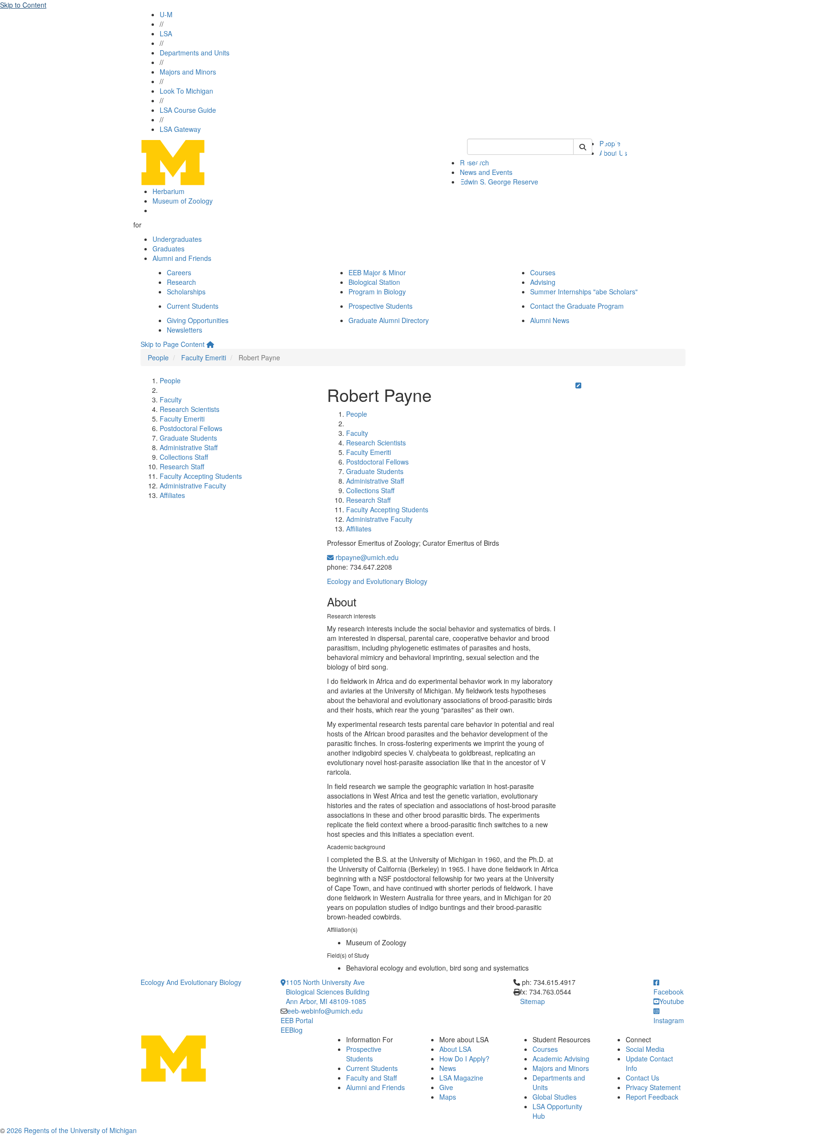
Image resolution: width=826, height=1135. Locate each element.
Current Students (192, 306)
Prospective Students (380, 306)
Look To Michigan (186, 91)
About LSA (455, 1049)
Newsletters (184, 330)
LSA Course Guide (188, 110)
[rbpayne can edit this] (578, 385)
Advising (542, 282)
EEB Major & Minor (377, 272)
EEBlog (292, 1030)
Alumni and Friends (181, 258)
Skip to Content (23, 5)
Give (446, 1087)
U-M (166, 14)
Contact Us (642, 1077)
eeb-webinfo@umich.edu (325, 1011)
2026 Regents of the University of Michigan (72, 1130)
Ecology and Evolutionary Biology (377, 581)
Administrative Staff (188, 447)
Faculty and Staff (371, 1077)
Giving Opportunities (197, 320)
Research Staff (182, 466)
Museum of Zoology (182, 200)
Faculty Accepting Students (201, 476)
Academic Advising (561, 1058)
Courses (542, 272)
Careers (179, 272)
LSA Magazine (461, 1077)
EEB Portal (297, 1020)
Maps (447, 1097)
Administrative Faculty (193, 485)
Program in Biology (377, 291)
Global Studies (554, 1097)
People (158, 357)
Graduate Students (188, 438)
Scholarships (186, 291)
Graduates (168, 248)
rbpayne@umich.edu (366, 557)
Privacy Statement (653, 1087)
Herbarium (168, 191)
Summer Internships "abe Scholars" (584, 291)
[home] (210, 344)
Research (181, 282)
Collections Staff (184, 457)
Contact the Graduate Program (577, 306)
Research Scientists (189, 409)
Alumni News (549, 320)
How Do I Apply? (464, 1058)
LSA (166, 33)
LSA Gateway (180, 129)
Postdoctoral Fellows (191, 428)
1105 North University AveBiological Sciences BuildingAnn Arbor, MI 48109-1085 (328, 991)
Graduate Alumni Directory (388, 320)
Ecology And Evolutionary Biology (191, 982)
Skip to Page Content (173, 344)
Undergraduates (177, 239)
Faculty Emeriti (203, 357)
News (447, 1068)
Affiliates (172, 495)
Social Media (645, 1049)
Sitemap (532, 1001)
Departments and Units (194, 52)
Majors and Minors (188, 71)
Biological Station (374, 282)
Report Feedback (652, 1097)
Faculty (171, 399)
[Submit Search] (582, 147)
